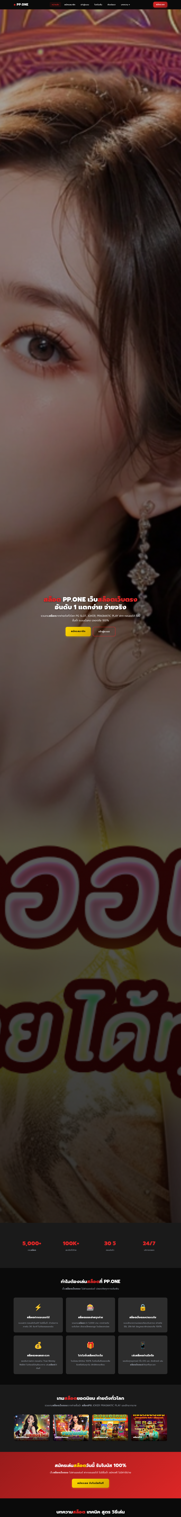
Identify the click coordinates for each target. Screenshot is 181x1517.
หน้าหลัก (55, 4)
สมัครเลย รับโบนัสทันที (90, 1483)
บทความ (125, 4)
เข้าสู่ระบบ (85, 4)
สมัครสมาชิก (69, 4)
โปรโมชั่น (98, 4)
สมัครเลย (160, 4)
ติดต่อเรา (111, 4)
